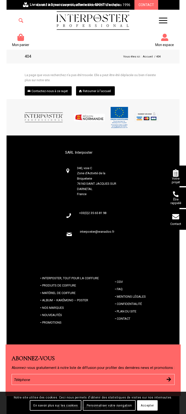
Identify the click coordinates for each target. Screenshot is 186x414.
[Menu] (160, 21)
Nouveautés (52, 315)
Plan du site (126, 311)
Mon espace (164, 45)
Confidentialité (129, 304)
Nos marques (53, 308)
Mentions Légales (131, 296)
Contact (146, 5)
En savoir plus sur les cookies (55, 405)
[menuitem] (21, 21)
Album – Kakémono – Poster (65, 300)
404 (28, 56)
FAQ (120, 289)
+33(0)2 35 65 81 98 (58, 14)
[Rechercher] (21, 21)
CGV (120, 282)
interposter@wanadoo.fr (97, 231)
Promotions (52, 322)
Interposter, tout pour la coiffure (70, 278)
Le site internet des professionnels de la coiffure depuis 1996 (83, 5)
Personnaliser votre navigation (109, 405)
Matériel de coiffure (59, 293)
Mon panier (20, 45)
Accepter (147, 405)
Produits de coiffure (59, 285)
